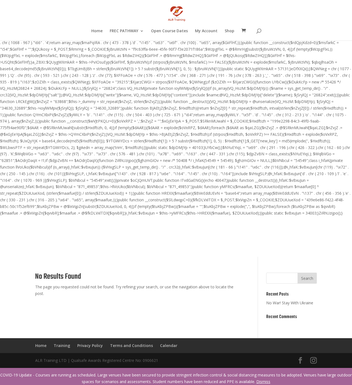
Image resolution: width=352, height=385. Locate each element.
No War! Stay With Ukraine (289, 302)
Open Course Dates (169, 31)
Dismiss (263, 381)
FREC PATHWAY (124, 31)
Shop (229, 31)
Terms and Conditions (131, 345)
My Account (206, 31)
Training (62, 345)
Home (97, 31)
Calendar (168, 345)
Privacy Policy (90, 345)
